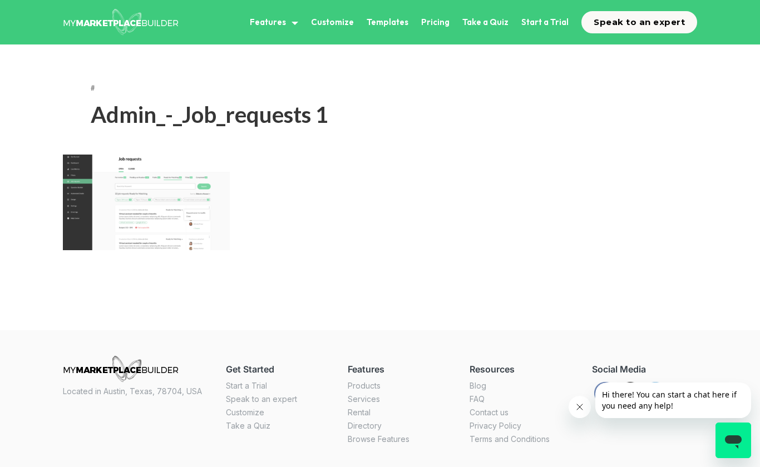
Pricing (435, 22)
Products (364, 385)
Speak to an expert (639, 22)
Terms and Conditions (510, 439)
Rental (359, 412)
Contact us (489, 412)
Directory (365, 425)
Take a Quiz (485, 22)
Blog (478, 385)
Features (268, 22)
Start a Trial (545, 22)
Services (364, 399)
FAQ (477, 399)
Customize (332, 22)
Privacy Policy (495, 425)
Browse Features (378, 439)
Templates (387, 22)
